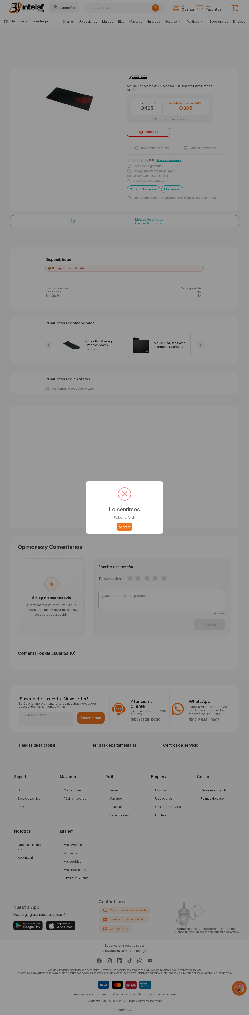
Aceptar (125, 527)
